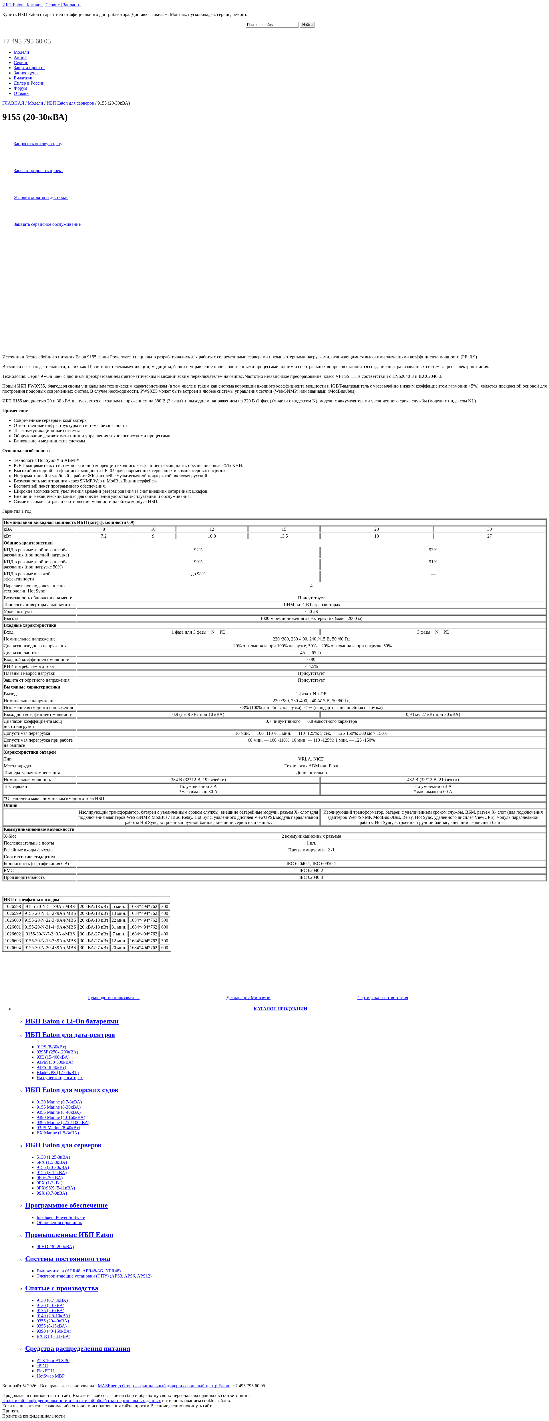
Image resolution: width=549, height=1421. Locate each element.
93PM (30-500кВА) (55, 1062)
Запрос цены (26, 72)
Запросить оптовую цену (38, 143)
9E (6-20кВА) (50, 1177)
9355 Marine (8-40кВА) (59, 1112)
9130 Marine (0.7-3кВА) (59, 1101)
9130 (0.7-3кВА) (52, 1300)
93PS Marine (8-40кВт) (58, 1127)
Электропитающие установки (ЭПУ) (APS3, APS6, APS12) (94, 1276)
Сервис (21, 62)
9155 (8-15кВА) (52, 1172)
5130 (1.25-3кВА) (53, 1157)
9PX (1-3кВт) (49, 1182)
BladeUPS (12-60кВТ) (58, 1072)
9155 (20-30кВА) (53, 1167)
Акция (20, 57)
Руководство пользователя (114, 997)
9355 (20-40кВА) (53, 1320)
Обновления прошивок (59, 1222)
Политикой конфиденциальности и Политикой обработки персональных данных (81, 1400)
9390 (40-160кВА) (54, 1331)
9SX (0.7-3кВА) (52, 1193)
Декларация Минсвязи (248, 997)
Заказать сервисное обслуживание (47, 224)
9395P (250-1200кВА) (57, 1051)
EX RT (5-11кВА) (53, 1336)
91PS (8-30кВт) (51, 1046)
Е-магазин (24, 77)
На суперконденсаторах (60, 1077)
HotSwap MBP (51, 1376)
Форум (20, 88)
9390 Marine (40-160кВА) (61, 1117)
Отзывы (21, 93)
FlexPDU (45, 1370)
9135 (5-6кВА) (50, 1310)
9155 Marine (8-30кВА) (59, 1107)
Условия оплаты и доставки (41, 197)
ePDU (42, 1365)
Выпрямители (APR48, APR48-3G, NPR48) (79, 1270)
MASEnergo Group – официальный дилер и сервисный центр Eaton (164, 1385)
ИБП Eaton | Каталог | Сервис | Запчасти (41, 4)
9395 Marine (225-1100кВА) (63, 1122)
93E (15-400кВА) (53, 1057)
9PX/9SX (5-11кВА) (56, 1188)
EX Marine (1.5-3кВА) (58, 1132)
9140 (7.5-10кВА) (53, 1315)
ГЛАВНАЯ (13, 103)
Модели (21, 52)
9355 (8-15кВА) (52, 1326)
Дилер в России (29, 83)
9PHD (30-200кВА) (55, 1246)
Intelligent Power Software (61, 1217)
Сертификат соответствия (382, 997)
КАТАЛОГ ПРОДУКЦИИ (280, 1008)
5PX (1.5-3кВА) (52, 1162)
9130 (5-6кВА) (50, 1305)
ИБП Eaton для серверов (70, 103)
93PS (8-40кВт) (51, 1067)
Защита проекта (29, 67)
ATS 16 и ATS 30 (53, 1360)
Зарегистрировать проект (38, 170)
